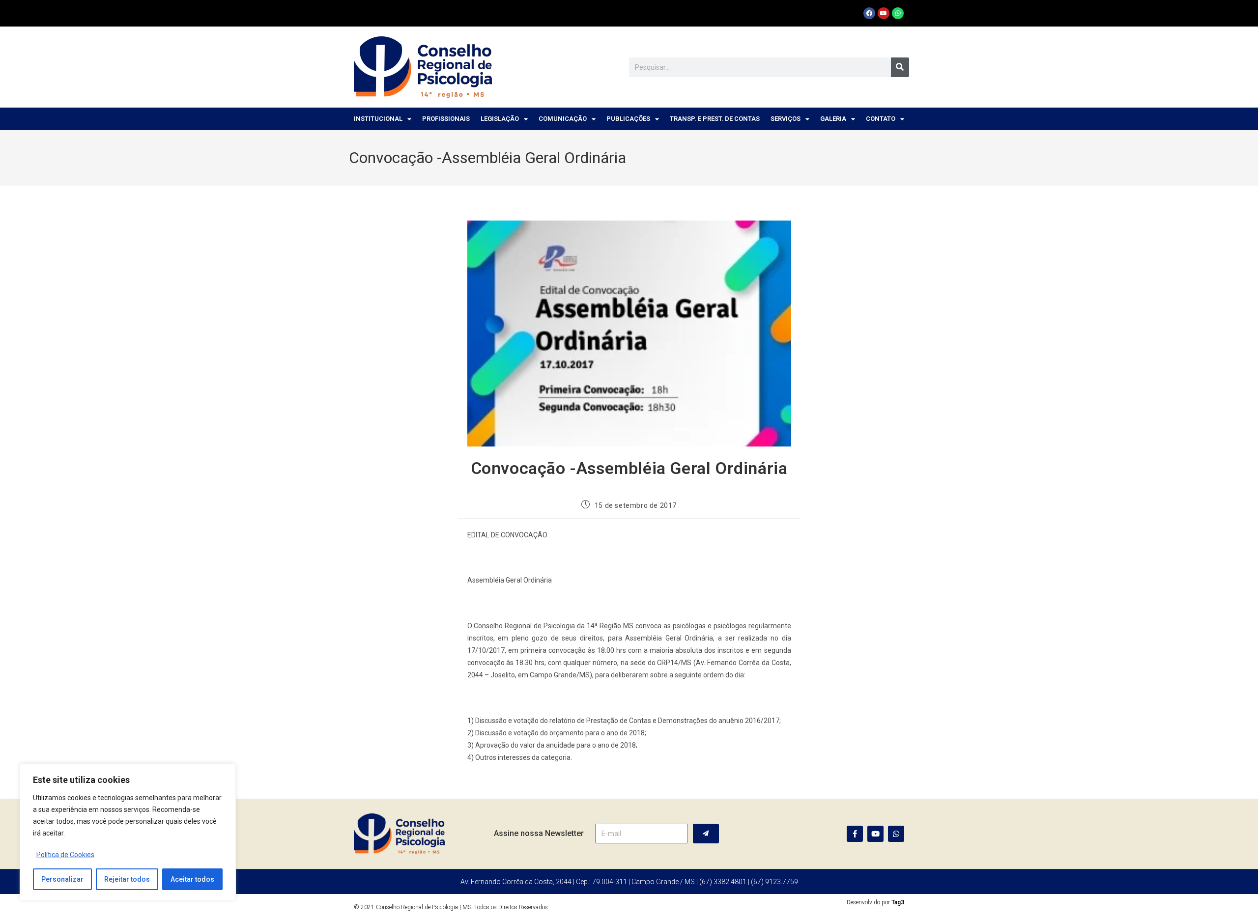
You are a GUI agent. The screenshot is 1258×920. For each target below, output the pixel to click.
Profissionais (446, 118)
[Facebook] (869, 13)
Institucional (378, 118)
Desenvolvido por (875, 902)
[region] (128, 832)
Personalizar (62, 879)
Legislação (500, 118)
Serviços (786, 118)
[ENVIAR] (706, 833)
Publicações (628, 118)
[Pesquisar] (900, 67)
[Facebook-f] (855, 834)
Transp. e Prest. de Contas (715, 118)
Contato (880, 118)
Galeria (833, 118)
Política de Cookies (65, 855)
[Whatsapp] (898, 13)
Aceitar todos (192, 879)
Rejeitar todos (127, 879)
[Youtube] (883, 13)
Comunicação (563, 118)
